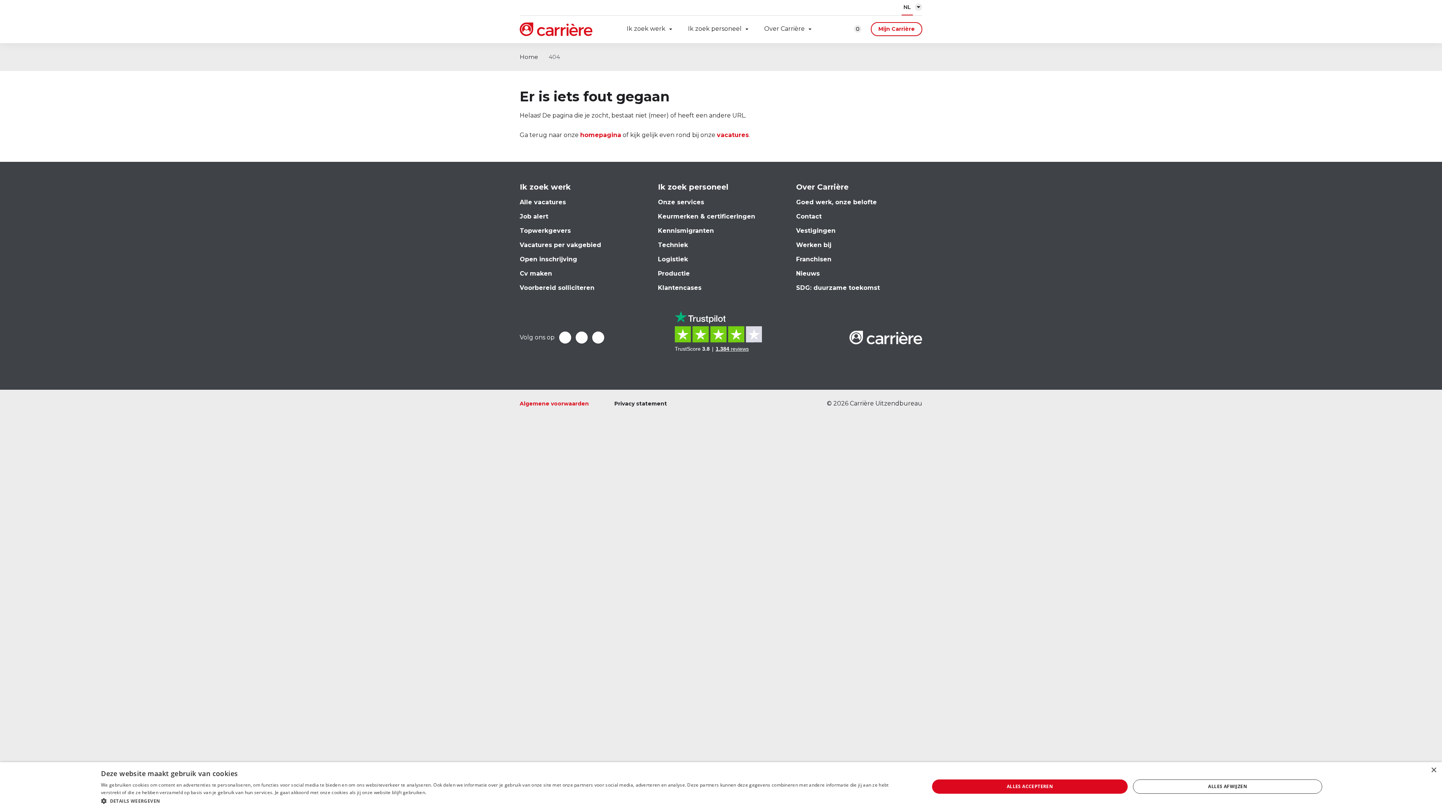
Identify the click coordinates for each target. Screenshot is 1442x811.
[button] (503, 801)
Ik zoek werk (646, 28)
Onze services (681, 202)
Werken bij (813, 245)
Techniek (673, 245)
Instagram (598, 338)
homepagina (600, 135)
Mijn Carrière (896, 29)
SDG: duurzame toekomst (838, 287)
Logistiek (673, 259)
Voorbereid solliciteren (557, 287)
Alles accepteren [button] (1030, 786)
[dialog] (721, 786)
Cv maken (536, 273)
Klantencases (679, 287)
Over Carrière (784, 28)
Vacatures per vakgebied (560, 245)
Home (529, 56)
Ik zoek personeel (715, 28)
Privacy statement (640, 403)
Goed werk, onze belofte (836, 202)
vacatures (733, 135)
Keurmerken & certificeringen (706, 216)
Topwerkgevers (545, 230)
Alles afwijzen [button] (1227, 786)
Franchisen (813, 259)
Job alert (534, 216)
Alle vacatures (543, 202)
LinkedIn (582, 338)
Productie (674, 273)
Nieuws (808, 273)
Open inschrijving (548, 259)
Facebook (565, 338)
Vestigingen (816, 230)
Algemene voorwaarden (554, 403)
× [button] (1433, 770)
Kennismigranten (686, 230)
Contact (809, 216)
